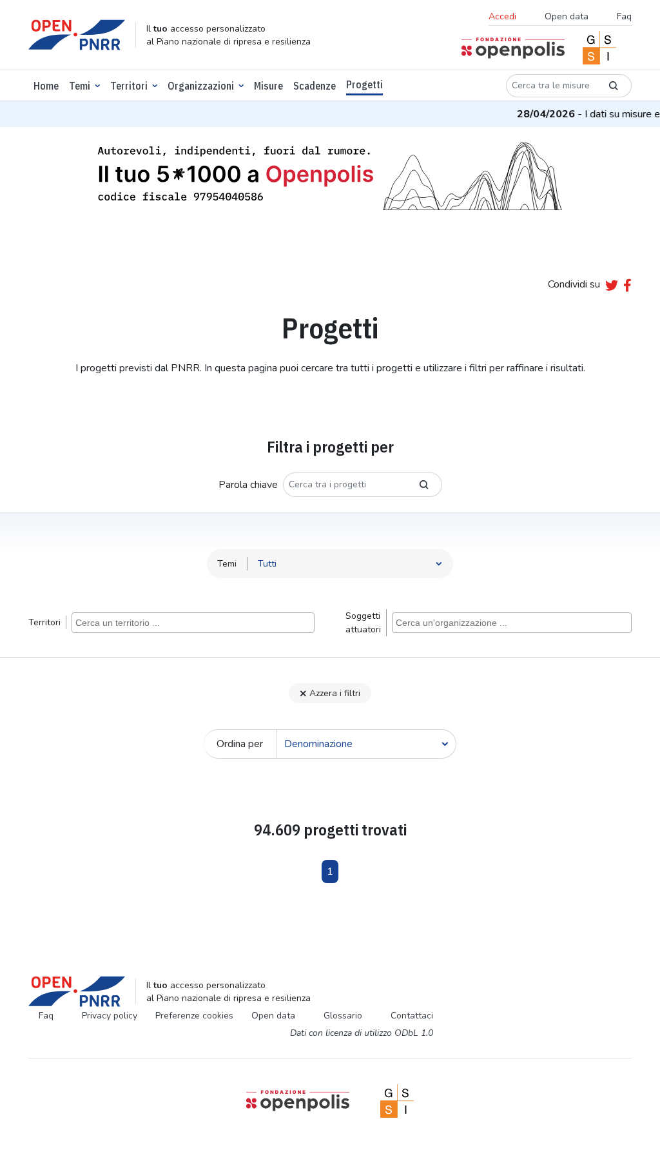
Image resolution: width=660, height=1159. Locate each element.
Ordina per (240, 744)
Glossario (343, 1015)
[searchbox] (194, 622)
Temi (79, 85)
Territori (129, 85)
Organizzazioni (201, 85)
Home (46, 85)
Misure (268, 85)
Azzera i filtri (334, 693)
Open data (566, 16)
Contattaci (412, 1015)
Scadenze (314, 85)
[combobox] (193, 622)
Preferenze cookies (194, 1015)
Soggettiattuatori (363, 623)
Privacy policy (109, 1015)
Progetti (364, 84)
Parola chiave (248, 485)
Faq (624, 16)
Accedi (502, 16)
